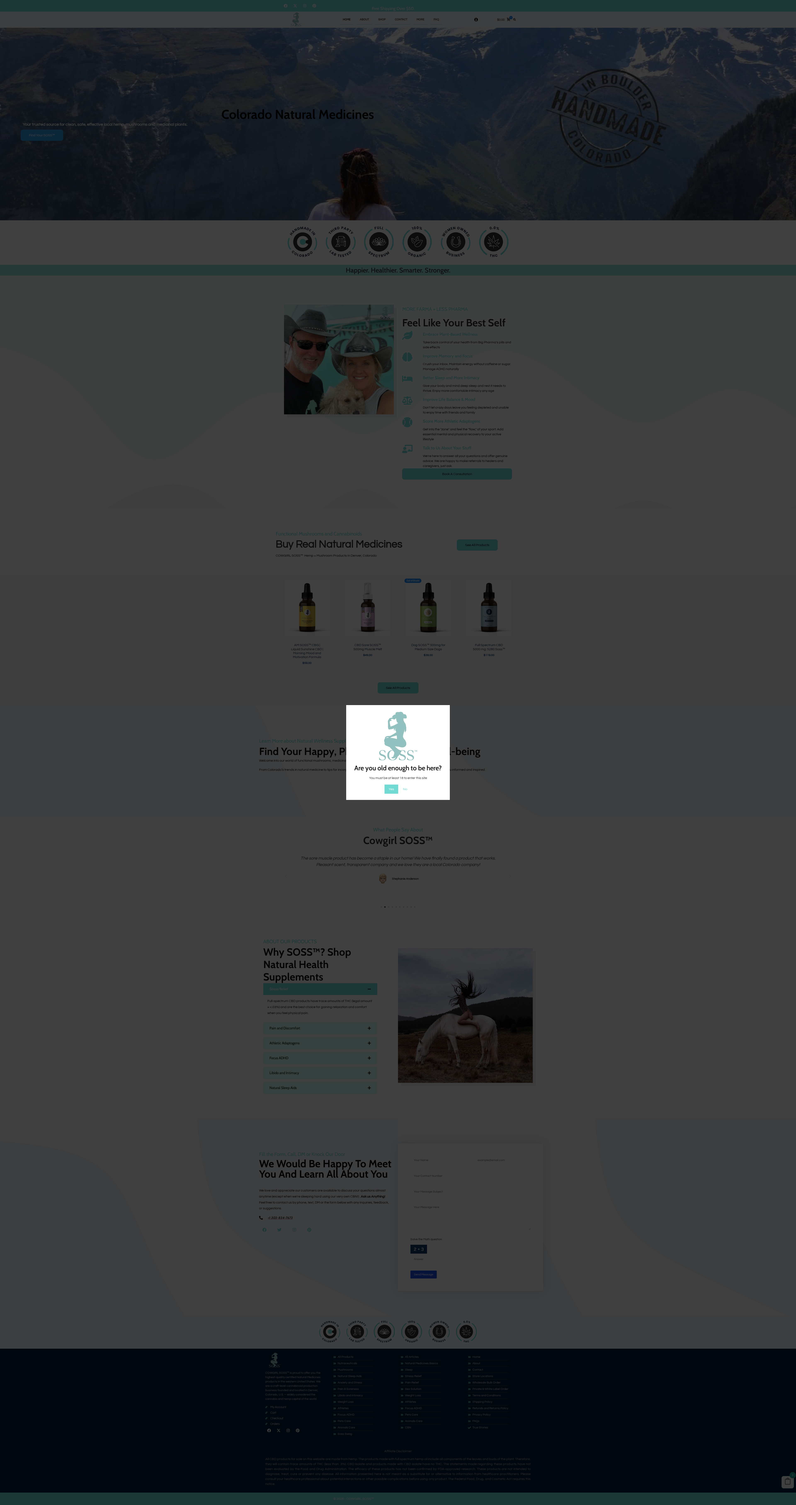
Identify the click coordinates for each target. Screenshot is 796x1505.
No (405, 789)
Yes (391, 789)
